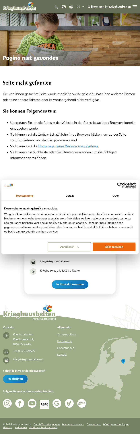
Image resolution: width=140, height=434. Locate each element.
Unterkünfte (64, 341)
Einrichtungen (65, 348)
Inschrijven (15, 378)
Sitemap (7, 427)
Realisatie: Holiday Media (43, 427)
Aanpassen (67, 246)
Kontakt (62, 354)
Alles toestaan (114, 246)
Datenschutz (94, 424)
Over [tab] (115, 195)
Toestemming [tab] (24, 195)
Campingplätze (66, 334)
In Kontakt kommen (70, 284)
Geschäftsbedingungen (47, 424)
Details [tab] (70, 195)
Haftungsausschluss (73, 424)
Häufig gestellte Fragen (116, 424)
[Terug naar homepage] (19, 8)
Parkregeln (21, 427)
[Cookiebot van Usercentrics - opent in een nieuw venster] (120, 185)
